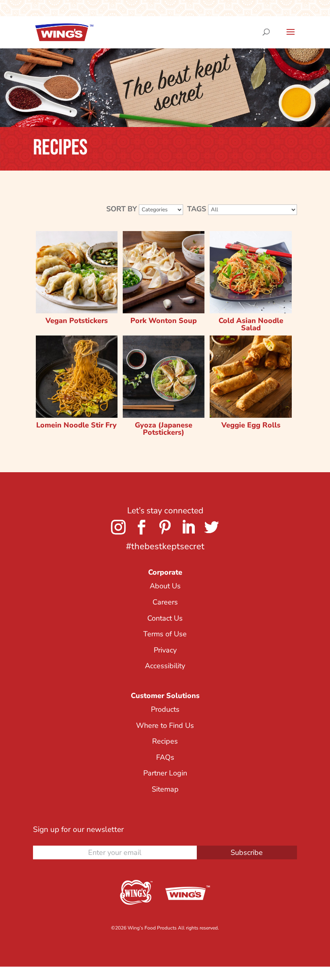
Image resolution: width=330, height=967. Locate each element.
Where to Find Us (165, 725)
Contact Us (165, 618)
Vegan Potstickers (76, 320)
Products (165, 709)
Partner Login (165, 773)
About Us (165, 586)
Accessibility (165, 666)
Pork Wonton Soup (163, 320)
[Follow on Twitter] (212, 527)
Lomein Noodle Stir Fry (76, 425)
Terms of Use (165, 634)
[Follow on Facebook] (142, 527)
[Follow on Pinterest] (165, 527)
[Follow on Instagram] (118, 527)
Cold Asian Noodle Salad (251, 324)
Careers (165, 602)
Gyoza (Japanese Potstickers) (163, 428)
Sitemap (165, 789)
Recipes (165, 741)
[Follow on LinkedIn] (188, 527)
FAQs (165, 757)
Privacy (165, 650)
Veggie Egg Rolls (250, 425)
